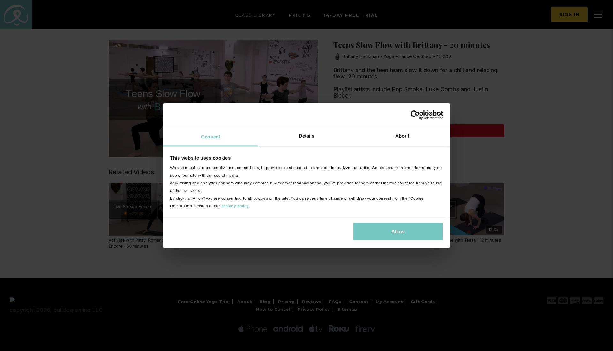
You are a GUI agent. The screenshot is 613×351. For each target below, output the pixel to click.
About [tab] (402, 135)
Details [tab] (306, 135)
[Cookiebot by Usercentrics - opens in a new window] (415, 115)
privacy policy (235, 206)
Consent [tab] (210, 136)
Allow (398, 231)
